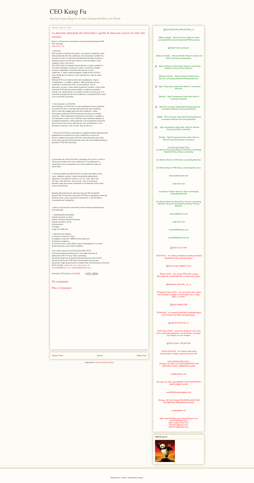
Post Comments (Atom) (105, 362)
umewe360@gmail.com (61, 268)
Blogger (140, 478)
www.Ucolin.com (58, 46)
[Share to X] (91, 273)
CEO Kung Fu (68, 11)
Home (100, 355)
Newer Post (57, 355)
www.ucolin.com (84, 265)
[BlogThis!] (89, 273)
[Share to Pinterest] (96, 273)
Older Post (142, 355)
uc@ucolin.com (70, 265)
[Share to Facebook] (94, 273)
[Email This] (86, 273)
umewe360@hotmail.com (81, 268)
